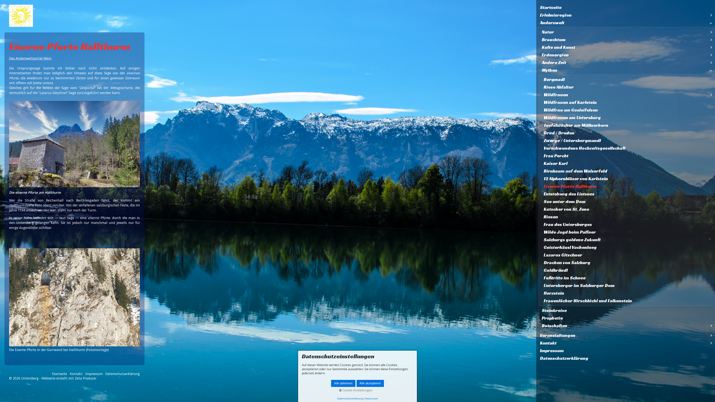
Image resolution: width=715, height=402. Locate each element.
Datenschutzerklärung (564, 358)
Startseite (551, 7)
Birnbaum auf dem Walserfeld (575, 171)
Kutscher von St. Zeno (566, 209)
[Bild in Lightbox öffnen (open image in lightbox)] (74, 297)
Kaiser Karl (556, 163)
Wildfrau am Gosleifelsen (571, 110)
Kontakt (548, 343)
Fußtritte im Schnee (565, 278)
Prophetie (552, 318)
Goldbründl (556, 270)
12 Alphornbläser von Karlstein (576, 178)
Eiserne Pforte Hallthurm (570, 186)
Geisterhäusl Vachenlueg (570, 247)
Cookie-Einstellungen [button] (357, 390)
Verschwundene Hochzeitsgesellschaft (585, 148)
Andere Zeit (554, 62)
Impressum (552, 350)
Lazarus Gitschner (563, 255)
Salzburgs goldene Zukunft (572, 240)
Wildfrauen (556, 95)
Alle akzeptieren (370, 383)
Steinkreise (554, 310)
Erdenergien (555, 55)
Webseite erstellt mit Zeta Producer (69, 378)
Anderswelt (552, 22)
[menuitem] (625, 7)
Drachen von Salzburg (567, 262)
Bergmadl (554, 79)
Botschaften (554, 325)
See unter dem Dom (565, 201)
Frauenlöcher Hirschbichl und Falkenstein (588, 301)
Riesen (551, 217)
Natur (548, 32)
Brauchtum (554, 39)
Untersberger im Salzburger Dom (579, 285)
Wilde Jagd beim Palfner (570, 232)
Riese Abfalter (559, 87)
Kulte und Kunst (558, 47)
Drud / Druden (559, 133)
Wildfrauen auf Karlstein (570, 102)
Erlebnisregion (556, 15)
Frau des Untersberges (568, 224)
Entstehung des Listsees (569, 194)
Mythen (549, 70)
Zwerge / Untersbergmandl (572, 140)
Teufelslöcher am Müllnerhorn (576, 125)
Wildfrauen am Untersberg (572, 117)
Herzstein (554, 293)
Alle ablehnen (343, 383)
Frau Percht (556, 156)
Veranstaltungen (557, 335)
